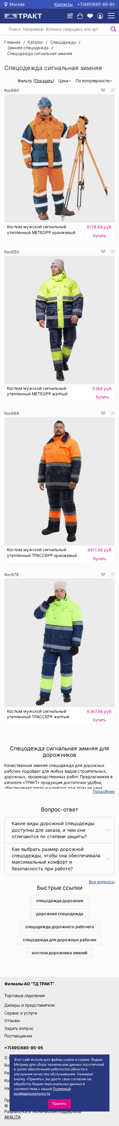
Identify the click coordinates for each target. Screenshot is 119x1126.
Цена (63, 80)
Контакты (63, 4)
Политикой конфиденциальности (42, 1091)
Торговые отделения (24, 995)
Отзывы (12, 1020)
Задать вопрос (19, 1028)
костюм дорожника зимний (59, 952)
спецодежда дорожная (59, 900)
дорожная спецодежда (59, 913)
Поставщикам (18, 1035)
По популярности (92, 80)
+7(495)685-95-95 (96, 4)
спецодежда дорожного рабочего (59, 926)
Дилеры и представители (29, 1005)
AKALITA (12, 1116)
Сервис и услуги (20, 1012)
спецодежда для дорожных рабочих (59, 939)
